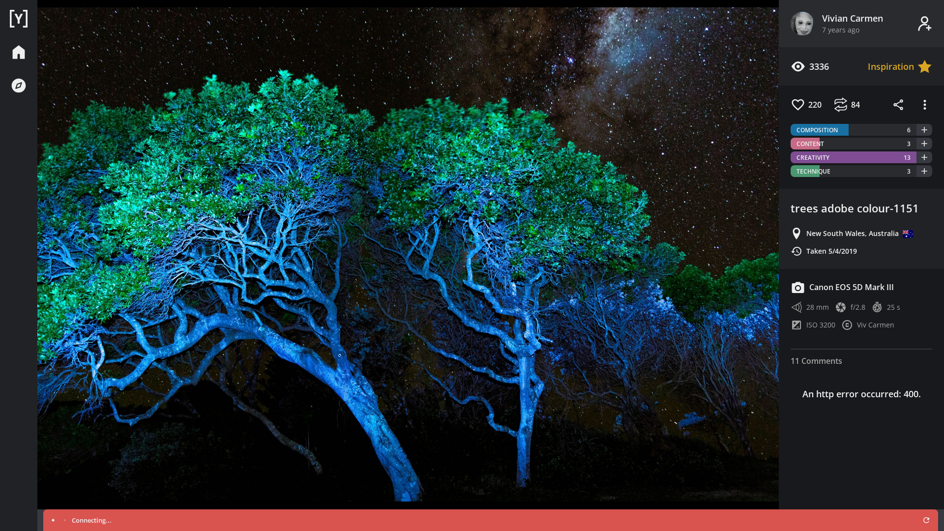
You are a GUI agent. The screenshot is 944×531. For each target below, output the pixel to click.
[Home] (18, 18)
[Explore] (18, 85)
